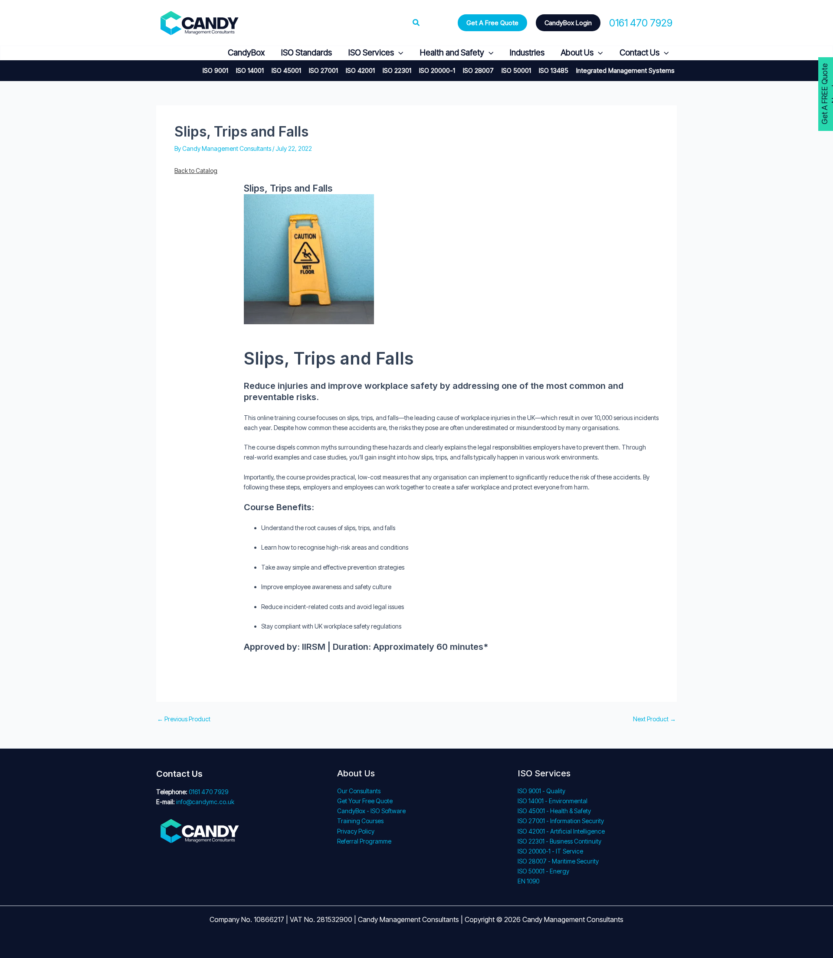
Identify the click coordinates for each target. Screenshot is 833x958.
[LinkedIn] (203, 53)
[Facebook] (161, 53)
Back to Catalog (195, 170)
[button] (416, 22)
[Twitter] (182, 53)
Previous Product (183, 719)
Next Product (654, 719)
